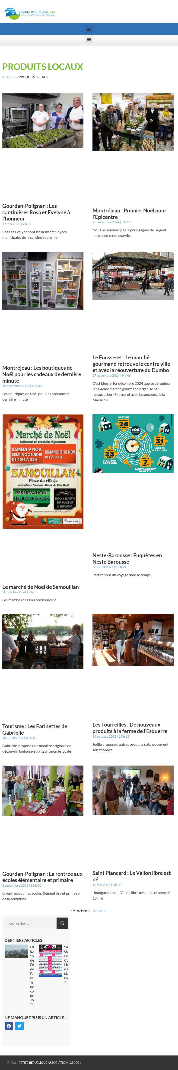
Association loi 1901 (50, 1062)
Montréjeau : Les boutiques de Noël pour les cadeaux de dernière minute (41, 374)
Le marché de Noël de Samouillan (41, 587)
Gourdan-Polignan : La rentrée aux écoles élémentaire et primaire (42, 876)
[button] (89, 29)
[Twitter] (19, 1026)
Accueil (9, 77)
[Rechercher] (62, 923)
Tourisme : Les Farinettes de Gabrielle (34, 729)
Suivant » (100, 910)
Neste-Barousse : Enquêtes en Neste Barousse (127, 558)
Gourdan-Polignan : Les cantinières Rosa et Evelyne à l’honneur (36, 212)
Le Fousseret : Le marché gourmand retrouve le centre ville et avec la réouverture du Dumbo (131, 363)
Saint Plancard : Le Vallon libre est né (131, 876)
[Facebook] (9, 1026)
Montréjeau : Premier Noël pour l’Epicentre (129, 213)
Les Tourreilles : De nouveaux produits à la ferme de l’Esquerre (129, 727)
